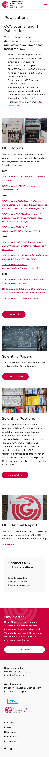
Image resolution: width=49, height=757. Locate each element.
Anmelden (24, 649)
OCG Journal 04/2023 (24, 246)
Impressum (10, 741)
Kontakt (8, 722)
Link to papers (15, 376)
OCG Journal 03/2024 (22, 218)
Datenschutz (11, 736)
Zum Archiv (13, 314)
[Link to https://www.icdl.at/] (24, 703)
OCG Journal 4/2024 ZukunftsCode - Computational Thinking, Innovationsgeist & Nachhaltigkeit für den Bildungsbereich (24, 205)
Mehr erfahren (15, 475)
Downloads (10, 732)
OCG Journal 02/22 (20, 298)
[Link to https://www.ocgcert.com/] (24, 711)
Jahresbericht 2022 (12, 544)
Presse (7, 727)
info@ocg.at (18, 675)
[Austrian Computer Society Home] (15, 4)
